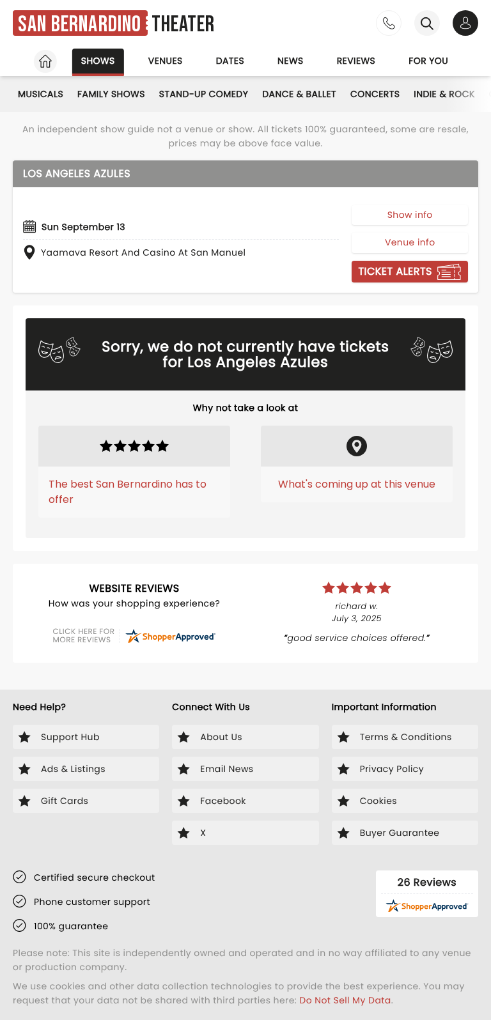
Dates (230, 60)
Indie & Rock (444, 94)
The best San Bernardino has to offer (128, 492)
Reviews (356, 60)
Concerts (375, 94)
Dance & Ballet (299, 94)
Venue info (410, 242)
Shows (98, 60)
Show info (410, 214)
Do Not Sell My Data (345, 1000)
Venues (165, 60)
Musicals (40, 94)
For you (428, 60)
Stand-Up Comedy (203, 94)
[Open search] (427, 23)
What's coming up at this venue (356, 484)
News (290, 60)
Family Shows (111, 94)
